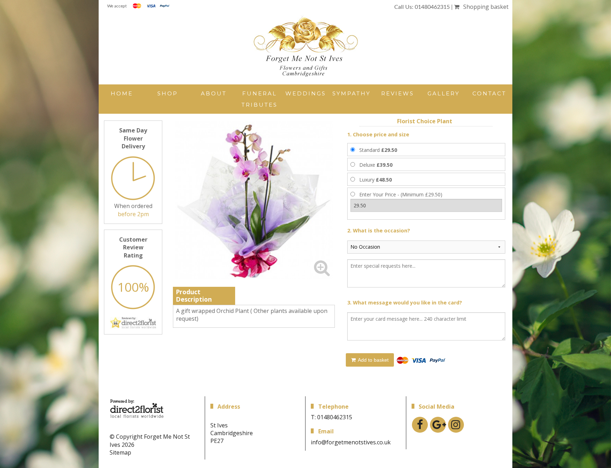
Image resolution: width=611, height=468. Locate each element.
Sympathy (351, 93)
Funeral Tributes (260, 99)
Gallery (443, 93)
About (214, 93)
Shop (167, 93)
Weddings (305, 93)
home (122, 93)
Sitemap (120, 452)
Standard (378, 150)
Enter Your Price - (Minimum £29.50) (400, 194)
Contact (489, 93)
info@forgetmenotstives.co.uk (351, 442)
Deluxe (375, 164)
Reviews (397, 93)
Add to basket (373, 360)
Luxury (375, 179)
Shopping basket (484, 7)
